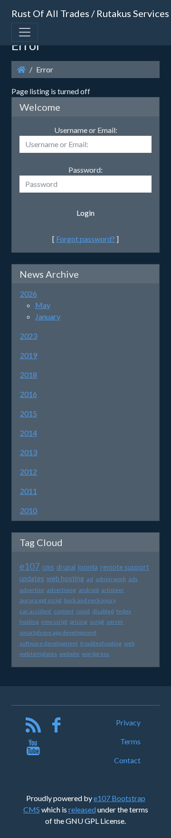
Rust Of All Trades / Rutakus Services (90, 13)
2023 (28, 335)
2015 (28, 413)
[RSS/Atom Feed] (33, 727)
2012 (28, 471)
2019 (28, 355)
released (82, 809)
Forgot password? (85, 238)
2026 (28, 293)
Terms (130, 741)
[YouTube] (33, 749)
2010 (28, 510)
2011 (28, 490)
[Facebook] (56, 727)
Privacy (128, 722)
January (47, 316)
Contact (127, 760)
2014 (28, 432)
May (42, 304)
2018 (28, 374)
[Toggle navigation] (24, 32)
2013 (28, 452)
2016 (28, 393)
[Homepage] (21, 69)
